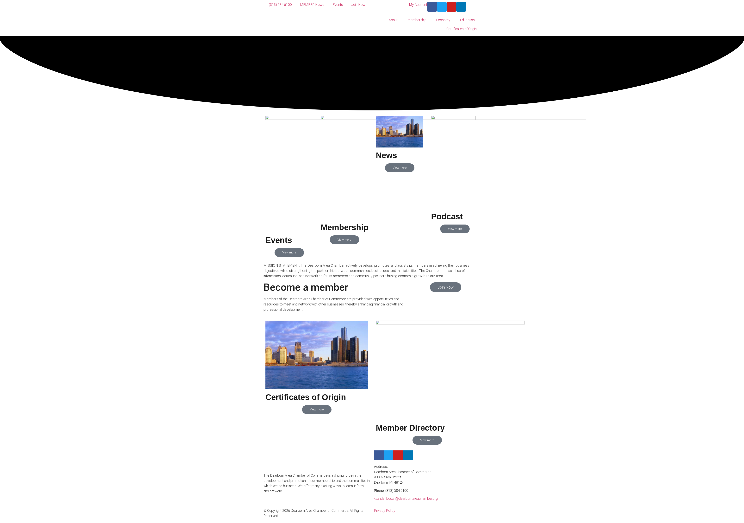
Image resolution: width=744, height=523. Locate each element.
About (393, 20)
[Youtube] (451, 7)
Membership (416, 20)
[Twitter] (442, 7)
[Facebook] (432, 7)
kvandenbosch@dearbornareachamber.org (406, 498)
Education (467, 20)
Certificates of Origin (461, 29)
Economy (443, 20)
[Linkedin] (461, 7)
